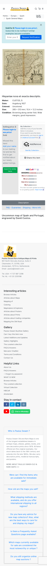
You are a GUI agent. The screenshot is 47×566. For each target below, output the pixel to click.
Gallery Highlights (11, 341)
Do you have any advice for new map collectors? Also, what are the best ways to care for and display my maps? (23, 518)
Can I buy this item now (13, 334)
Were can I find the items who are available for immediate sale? (23, 478)
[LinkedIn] (18, 404)
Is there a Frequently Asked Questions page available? (23, 533)
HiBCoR (7, 391)
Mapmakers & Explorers (13, 308)
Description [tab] (23, 203)
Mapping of (8, 301)
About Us (7, 367)
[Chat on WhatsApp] (20, 411)
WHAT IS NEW (9, 377)
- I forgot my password (13, 374)
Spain (22, 16)
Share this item (33, 158)
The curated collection (13, 344)
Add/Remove (35, 144)
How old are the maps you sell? (23, 489)
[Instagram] (23, 404)
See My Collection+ (32, 150)
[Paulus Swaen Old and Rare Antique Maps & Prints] (19, 8)
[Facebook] (6, 404)
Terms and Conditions (12, 354)
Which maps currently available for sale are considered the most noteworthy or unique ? (23, 545)
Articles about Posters (13, 311)
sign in (41, 135)
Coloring (7, 305)
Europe (14, 16)
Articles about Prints (12, 315)
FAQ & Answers (10, 348)
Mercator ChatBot (11, 351)
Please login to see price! (26, 28)
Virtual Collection (10, 387)
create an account (28, 137)
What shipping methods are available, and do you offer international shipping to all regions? (24, 501)
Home (5, 16)
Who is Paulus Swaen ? (19, 431)
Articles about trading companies (17, 318)
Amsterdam (8, 394)
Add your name (9, 146)
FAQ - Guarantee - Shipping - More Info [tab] (23, 207)
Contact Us (8, 358)
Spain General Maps (14, 18)
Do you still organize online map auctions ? (23, 558)
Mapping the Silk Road (13, 322)
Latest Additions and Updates (16, 338)
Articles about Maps (12, 298)
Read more (39, 190)
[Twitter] (12, 404)
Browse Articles (10, 295)
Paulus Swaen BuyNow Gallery (16, 331)
